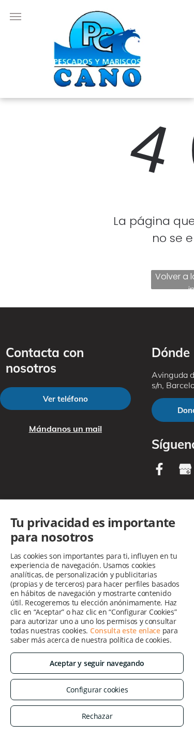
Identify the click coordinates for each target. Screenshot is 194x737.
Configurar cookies (97, 690)
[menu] (15, 16)
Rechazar (97, 716)
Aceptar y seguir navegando (97, 663)
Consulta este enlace (125, 630)
